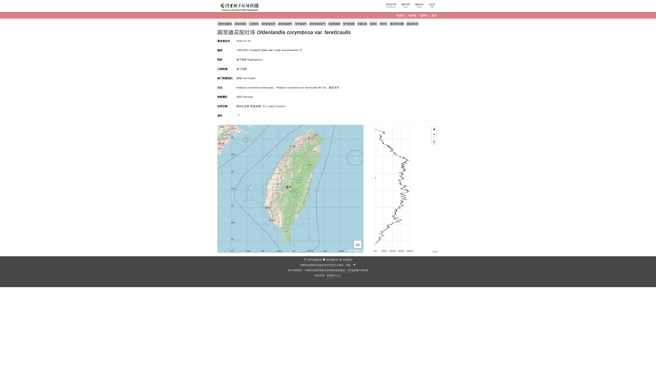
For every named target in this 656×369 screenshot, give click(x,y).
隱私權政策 (332, 259)
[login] (354, 265)
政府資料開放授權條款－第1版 (337, 270)
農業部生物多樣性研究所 (323, 265)
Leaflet (352, 251)
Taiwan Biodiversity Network (239, 7)
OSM (360, 251)
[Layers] (357, 244)
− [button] (434, 134)
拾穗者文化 (333, 275)
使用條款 (347, 259)
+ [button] (434, 129)
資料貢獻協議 (315, 259)
